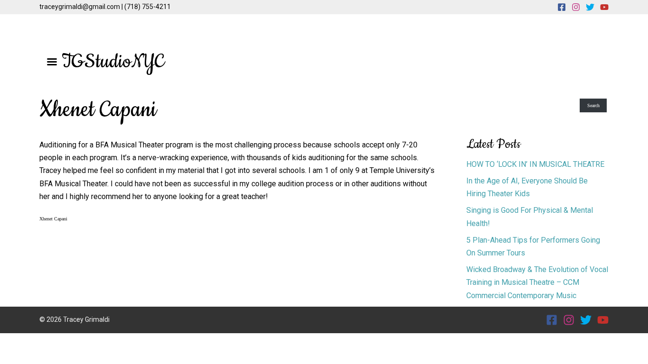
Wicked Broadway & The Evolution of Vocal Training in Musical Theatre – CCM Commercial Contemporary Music (537, 282)
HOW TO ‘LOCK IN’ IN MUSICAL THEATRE (535, 164)
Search (593, 105)
